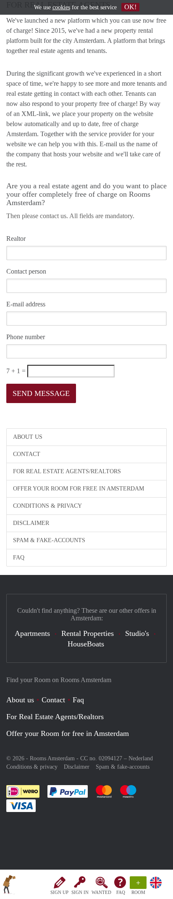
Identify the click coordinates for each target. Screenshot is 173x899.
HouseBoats (86, 644)
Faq (78, 700)
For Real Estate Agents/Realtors (67, 471)
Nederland (140, 758)
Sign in (80, 892)
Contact (26, 454)
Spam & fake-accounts (49, 540)
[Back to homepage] (9, 886)
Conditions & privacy (47, 506)
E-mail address (25, 304)
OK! (130, 7)
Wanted (101, 892)
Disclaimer (31, 523)
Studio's (137, 633)
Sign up (59, 892)
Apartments (32, 633)
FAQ (120, 892)
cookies (61, 7)
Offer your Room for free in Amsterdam (78, 488)
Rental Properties (87, 633)
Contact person (26, 271)
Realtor (16, 238)
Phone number (25, 336)
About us (27, 437)
